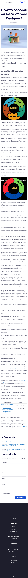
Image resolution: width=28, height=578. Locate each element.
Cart (14, 565)
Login (22, 2)
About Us (13, 529)
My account (14, 562)
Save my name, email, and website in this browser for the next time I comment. (13, 492)
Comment (4, 462)
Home (13, 526)
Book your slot (14, 531)
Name (3, 472)
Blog (14, 534)
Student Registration (14, 551)
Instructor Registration (13, 536)
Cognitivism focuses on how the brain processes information (13, 368)
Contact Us (14, 538)
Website (3, 484)
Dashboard (14, 547)
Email (3, 478)
